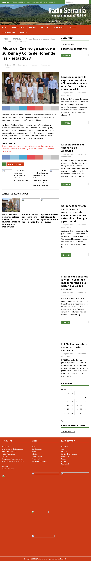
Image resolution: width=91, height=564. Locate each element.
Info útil (73, 28)
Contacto (23, 32)
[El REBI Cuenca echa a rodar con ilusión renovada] (75, 331)
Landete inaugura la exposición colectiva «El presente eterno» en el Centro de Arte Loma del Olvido (74, 83)
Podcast (64, 459)
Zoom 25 (64, 466)
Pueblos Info (58, 28)
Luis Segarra (22, 65)
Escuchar (64, 446)
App (62, 449)
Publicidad (65, 464)
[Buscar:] (77, 2)
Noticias (44, 28)
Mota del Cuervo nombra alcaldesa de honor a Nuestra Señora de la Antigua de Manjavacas (11, 220)
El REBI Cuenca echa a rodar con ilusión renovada (74, 347)
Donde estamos (37, 449)
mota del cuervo (15, 164)
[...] (69, 115)
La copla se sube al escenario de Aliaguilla (72, 147)
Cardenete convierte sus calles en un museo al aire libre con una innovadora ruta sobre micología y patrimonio (74, 213)
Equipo (63, 461)
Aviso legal (36, 459)
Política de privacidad (39, 461)
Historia (64, 451)
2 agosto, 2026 (68, 93)
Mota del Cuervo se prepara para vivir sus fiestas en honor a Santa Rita (30, 218)
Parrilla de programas (69, 454)
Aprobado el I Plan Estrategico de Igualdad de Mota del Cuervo (49, 218)
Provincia (34, 65)
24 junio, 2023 (10, 65)
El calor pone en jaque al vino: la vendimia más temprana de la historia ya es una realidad (74, 283)
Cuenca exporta (8, 32)
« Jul (62, 420)
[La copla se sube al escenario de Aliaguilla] (75, 131)
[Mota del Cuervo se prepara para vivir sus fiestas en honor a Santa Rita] (31, 205)
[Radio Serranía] (45, 24)
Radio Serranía (18, 28)
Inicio (4, 28)
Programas (65, 456)
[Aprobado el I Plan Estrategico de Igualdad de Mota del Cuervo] (50, 205)
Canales (32, 28)
